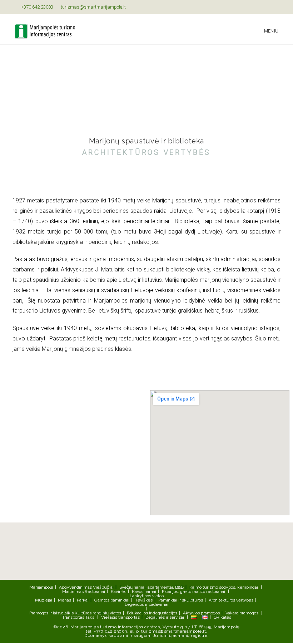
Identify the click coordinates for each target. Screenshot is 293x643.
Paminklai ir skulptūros (180, 600)
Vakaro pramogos (241, 612)
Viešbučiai (103, 587)
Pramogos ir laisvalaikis (51, 612)
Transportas (73, 617)
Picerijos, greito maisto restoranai (193, 591)
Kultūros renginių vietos (98, 612)
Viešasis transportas (120, 617)
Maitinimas (73, 591)
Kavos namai (144, 591)
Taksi (90, 617)
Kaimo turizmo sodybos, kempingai (223, 587)
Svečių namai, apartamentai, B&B (151, 587)
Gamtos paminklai (111, 600)
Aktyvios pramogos (201, 612)
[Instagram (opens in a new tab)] (275, 7)
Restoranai (95, 591)
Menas (64, 600)
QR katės (222, 617)
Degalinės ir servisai (164, 617)
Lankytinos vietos (147, 595)
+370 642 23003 (36, 7)
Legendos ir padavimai (146, 604)
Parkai (83, 600)
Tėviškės (144, 600)
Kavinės (118, 591)
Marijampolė (41, 587)
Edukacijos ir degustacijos (152, 612)
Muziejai (43, 600)
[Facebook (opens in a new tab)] (268, 7)
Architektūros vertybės (231, 600)
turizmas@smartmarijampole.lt (93, 7)
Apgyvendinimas (75, 587)
